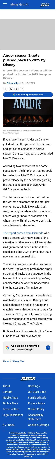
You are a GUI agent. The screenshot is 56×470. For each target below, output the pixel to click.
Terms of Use (10, 409)
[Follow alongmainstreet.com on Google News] (48, 347)
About (6, 386)
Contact (7, 391)
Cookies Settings (38, 424)
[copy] (22, 89)
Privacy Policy (36, 403)
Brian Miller (13, 83)
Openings (34, 386)
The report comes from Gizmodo (23, 233)
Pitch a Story (10, 403)
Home (6, 361)
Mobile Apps (10, 397)
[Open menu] (5, 5)
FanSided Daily (37, 397)
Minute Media (20, 433)
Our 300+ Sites (37, 391)
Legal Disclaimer (12, 415)
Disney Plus (18, 361)
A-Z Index (8, 424)
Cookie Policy (36, 409)
